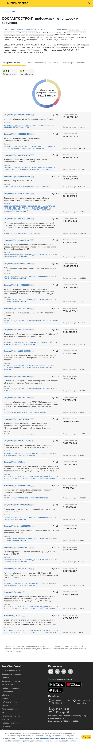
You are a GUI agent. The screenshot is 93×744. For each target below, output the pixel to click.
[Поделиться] (57, 114)
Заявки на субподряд (11, 681)
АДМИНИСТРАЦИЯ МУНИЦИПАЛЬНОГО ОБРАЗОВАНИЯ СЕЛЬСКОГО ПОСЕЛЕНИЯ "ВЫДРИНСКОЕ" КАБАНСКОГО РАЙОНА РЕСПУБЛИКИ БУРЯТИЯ (29, 367)
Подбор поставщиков (11, 688)
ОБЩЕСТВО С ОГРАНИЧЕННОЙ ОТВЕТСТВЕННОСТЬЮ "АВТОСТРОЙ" (33, 30)
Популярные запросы (11, 716)
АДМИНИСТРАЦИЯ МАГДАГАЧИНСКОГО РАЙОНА (22, 233)
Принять (86, 737)
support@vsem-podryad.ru (83, 701)
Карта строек (7, 684)
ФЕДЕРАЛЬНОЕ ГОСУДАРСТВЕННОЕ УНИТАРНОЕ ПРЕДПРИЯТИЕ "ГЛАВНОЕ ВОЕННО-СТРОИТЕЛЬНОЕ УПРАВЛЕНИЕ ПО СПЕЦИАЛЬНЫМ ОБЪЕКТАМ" (31, 478)
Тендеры (5, 677)
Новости (5, 719)
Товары (5, 698)
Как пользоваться (9, 709)
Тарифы (5, 705)
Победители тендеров (11, 670)
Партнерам (6, 726)
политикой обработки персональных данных (36, 738)
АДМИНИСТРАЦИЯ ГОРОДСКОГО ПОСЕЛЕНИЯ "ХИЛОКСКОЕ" (26, 498)
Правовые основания (10, 723)
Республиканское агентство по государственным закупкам (25, 412)
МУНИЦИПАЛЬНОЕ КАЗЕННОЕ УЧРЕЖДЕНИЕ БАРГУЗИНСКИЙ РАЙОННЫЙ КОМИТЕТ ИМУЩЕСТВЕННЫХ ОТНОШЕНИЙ (30, 343)
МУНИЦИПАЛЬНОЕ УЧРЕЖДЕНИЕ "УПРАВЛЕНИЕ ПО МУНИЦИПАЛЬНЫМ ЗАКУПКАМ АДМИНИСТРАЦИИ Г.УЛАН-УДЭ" (30, 454)
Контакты (6, 730)
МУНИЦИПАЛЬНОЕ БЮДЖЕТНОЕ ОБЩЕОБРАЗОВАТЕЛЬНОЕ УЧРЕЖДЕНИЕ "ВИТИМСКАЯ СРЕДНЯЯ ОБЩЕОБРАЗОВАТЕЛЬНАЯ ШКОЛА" (30, 147)
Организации (7, 691)
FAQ (3, 712)
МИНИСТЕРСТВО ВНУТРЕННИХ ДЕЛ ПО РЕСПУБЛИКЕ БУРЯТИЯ (27, 187)
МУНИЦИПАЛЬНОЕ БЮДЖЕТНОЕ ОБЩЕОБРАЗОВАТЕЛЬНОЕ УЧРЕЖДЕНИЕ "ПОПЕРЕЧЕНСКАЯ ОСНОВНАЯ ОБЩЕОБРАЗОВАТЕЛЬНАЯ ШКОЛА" (30, 168)
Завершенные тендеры (11, 674)
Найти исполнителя (10, 702)
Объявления (7, 695)
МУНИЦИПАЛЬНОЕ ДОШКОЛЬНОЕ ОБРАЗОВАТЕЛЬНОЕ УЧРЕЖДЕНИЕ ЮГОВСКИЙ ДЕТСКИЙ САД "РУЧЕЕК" (29, 126)
